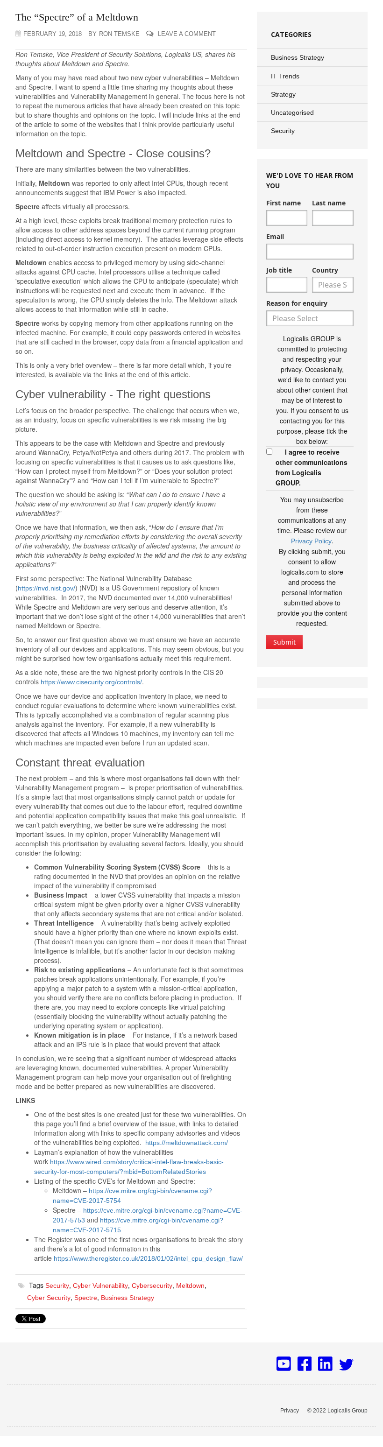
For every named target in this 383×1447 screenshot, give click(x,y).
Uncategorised (292, 112)
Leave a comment (186, 33)
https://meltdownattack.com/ (186, 1142)
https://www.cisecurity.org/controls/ (91, 682)
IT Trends (285, 76)
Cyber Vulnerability (100, 1285)
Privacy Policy (311, 541)
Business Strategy (127, 1297)
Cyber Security (49, 1297)
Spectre (85, 1297)
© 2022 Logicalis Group (337, 1410)
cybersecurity (152, 1285)
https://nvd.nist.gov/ (46, 588)
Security (57, 1285)
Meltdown (190, 1285)
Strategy (283, 94)
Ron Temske (114, 33)
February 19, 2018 (52, 33)
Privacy (289, 1410)
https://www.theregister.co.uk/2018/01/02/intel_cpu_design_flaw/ (148, 1258)
